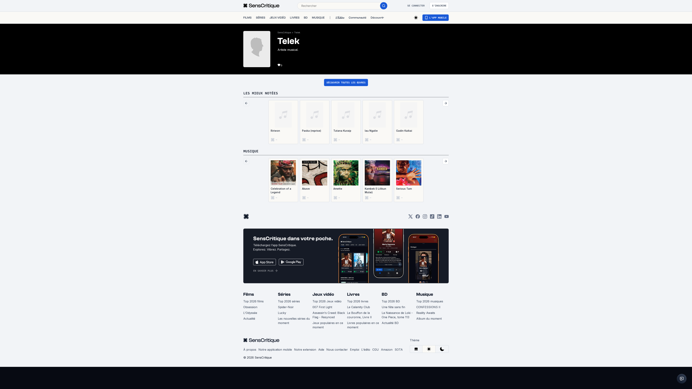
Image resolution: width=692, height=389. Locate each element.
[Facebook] (418, 217)
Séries (284, 294)
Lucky (282, 313)
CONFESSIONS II (428, 307)
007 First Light (322, 307)
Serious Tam (404, 188)
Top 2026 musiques (429, 301)
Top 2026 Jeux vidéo (326, 301)
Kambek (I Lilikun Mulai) (375, 190)
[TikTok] (432, 217)
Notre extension (305, 349)
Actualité (249, 318)
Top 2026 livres (357, 301)
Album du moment (429, 318)
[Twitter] (410, 217)
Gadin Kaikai (404, 130)
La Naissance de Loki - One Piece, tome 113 (397, 315)
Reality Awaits (425, 313)
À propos (249, 349)
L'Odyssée (250, 313)
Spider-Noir (286, 307)
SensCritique (284, 32)
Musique (424, 294)
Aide (321, 349)
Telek (297, 32)
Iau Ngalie (371, 130)
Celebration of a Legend (281, 190)
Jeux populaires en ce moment (327, 325)
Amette (337, 188)
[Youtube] (446, 217)
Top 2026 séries (289, 301)
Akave (306, 188)
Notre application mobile (275, 349)
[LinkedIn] (439, 217)
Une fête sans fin (393, 307)
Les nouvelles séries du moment (294, 321)
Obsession (250, 307)
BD (384, 294)
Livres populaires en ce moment (363, 325)
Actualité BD (390, 323)
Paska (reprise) (311, 130)
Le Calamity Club (358, 307)
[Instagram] (425, 217)
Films (248, 294)
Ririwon (275, 130)
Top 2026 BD (391, 301)
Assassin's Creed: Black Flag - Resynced (328, 315)
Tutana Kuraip (342, 130)
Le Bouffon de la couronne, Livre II (359, 315)
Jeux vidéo (323, 294)
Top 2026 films (253, 301)
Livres (353, 294)
